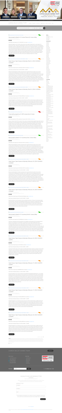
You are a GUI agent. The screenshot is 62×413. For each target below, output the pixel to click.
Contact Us (50, 350)
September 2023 (48, 74)
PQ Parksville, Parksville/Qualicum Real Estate (21, 341)
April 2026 (47, 45)
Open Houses (48, 38)
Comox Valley (17, 338)
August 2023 (47, 75)
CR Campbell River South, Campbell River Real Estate (35, 338)
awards (11, 338)
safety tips (47, 139)
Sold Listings (47, 39)
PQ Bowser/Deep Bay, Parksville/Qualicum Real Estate (49, 123)
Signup (9, 20)
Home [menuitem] (30, 23)
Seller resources (28, 360)
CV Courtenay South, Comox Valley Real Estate (30, 339)
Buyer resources (28, 359)
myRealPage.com (32, 406)
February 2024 (48, 69)
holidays (47, 114)
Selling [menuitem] (37, 23)
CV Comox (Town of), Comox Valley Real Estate (15, 39)
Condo (19, 338)
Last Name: (18, 388)
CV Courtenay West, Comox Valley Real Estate (38, 339)
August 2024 (47, 64)
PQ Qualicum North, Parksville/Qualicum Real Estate (38, 341)
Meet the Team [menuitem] (48, 23)
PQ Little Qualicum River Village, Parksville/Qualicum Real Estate (49, 129)
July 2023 (47, 76)
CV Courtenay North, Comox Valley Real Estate (15, 216)
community (15, 338)
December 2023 (48, 71)
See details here (29, 42)
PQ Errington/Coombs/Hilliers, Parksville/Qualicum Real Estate (17, 193)
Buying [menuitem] (33, 23)
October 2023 (48, 73)
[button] (45, 368)
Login (12, 20)
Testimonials (27, 361)
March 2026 (47, 46)
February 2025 (48, 58)
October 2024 (48, 62)
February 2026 (48, 47)
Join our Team (48, 118)
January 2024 (48, 70)
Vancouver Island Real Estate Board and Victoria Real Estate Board (27, 409)
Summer (47, 141)
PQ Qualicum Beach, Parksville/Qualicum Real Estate (30, 341)
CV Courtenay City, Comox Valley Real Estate (15, 318)
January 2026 (48, 48)
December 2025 (48, 49)
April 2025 (47, 56)
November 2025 (48, 50)
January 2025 (48, 59)
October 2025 (48, 51)
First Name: (18, 385)
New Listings (47, 37)
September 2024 (48, 63)
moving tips (47, 119)
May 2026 (47, 44)
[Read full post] (26, 35)
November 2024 (48, 61)
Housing (47, 115)
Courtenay (21, 338)
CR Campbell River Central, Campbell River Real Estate (26, 338)
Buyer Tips (13, 338)
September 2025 (48, 52)
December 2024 (48, 60)
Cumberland (47, 93)
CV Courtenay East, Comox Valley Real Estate (15, 64)
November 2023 (48, 72)
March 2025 (47, 57)
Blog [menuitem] (52, 23)
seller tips (47, 140)
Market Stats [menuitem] (43, 23)
